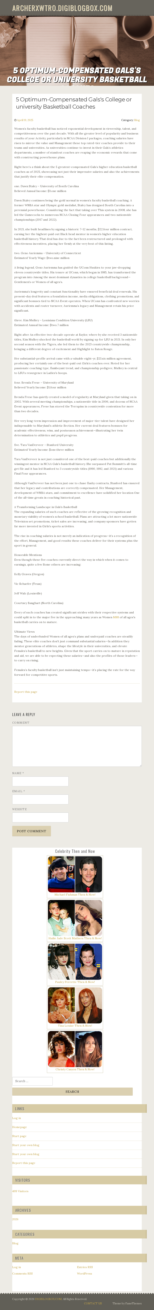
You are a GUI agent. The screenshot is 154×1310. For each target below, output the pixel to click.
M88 (116, 617)
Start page (19, 1136)
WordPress (84, 1273)
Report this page (25, 692)
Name (18, 773)
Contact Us (93, 1303)
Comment (21, 722)
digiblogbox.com (48, 1299)
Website (19, 809)
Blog (137, 120)
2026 (15, 1219)
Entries (85, 1267)
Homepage (19, 1127)
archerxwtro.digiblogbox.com (62, 8)
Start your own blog (25, 1145)
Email (18, 791)
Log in (16, 1118)
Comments (22, 1273)
